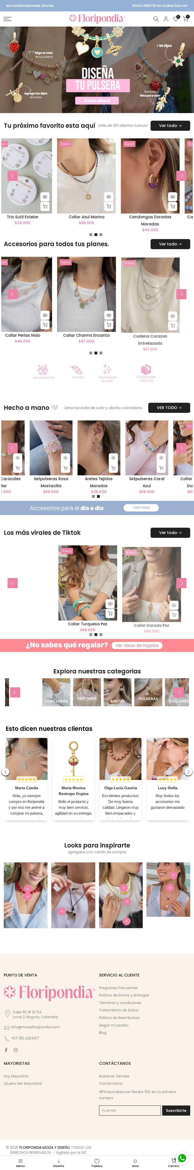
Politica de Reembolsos (119, 1017)
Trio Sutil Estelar (112, 217)
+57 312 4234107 (25, 1038)
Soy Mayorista (16, 1076)
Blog (102, 1032)
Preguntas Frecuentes (118, 987)
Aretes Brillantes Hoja (48, 335)
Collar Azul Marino (175, 217)
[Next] (181, 176)
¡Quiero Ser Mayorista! (23, 1083)
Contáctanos (111, 1083)
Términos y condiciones (120, 1002)
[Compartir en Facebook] (6, 1050)
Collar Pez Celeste (143, 483)
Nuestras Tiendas (114, 1076)
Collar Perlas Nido (112, 335)
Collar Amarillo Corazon (48, 217)
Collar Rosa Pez (112, 629)
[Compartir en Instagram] (15, 1050)
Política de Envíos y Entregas (124, 995)
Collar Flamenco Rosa (48, 624)
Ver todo (168, 126)
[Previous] (13, 176)
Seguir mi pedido (114, 1025)
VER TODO (167, 408)
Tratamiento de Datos (118, 1010)
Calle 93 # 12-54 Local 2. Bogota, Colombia (35, 1015)
